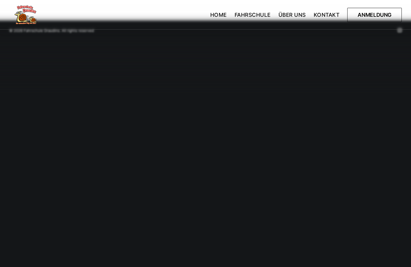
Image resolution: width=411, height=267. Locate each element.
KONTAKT (327, 15)
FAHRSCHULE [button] (253, 15)
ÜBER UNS (292, 15)
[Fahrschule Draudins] (26, 15)
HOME (218, 15)
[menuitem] (220, 15)
